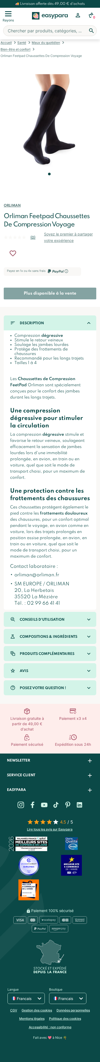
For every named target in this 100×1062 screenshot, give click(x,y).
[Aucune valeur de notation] (17, 237)
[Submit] (91, 30)
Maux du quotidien (46, 43)
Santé (21, 43)
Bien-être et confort (15, 49)
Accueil (6, 43)
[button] (48, 181)
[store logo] (50, 21)
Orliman (12, 205)
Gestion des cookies (37, 1010)
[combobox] (50, 30)
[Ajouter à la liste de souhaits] (13, 253)
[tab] (50, 761)
